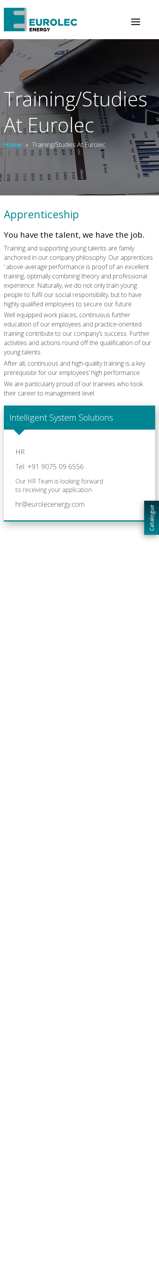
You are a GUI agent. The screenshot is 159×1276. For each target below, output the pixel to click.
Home (13, 144)
